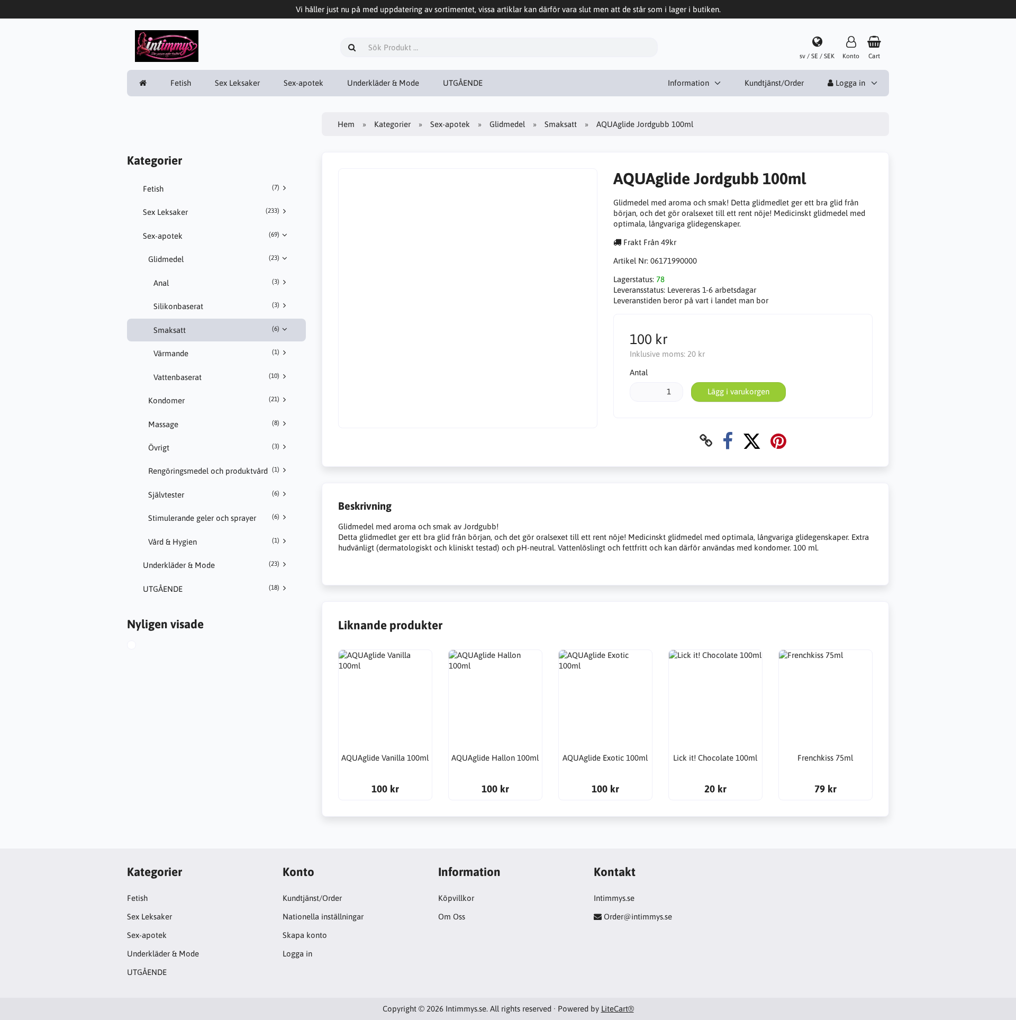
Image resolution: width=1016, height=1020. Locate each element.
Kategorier (392, 124)
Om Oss (451, 916)
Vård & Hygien (213, 541)
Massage (213, 424)
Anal (216, 282)
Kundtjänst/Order (774, 82)
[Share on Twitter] (751, 440)
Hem (346, 124)
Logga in (849, 82)
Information (688, 82)
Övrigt (213, 447)
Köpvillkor (456, 897)
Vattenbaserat (216, 377)
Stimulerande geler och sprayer (213, 517)
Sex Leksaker (237, 82)
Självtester (213, 494)
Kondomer (213, 400)
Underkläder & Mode (383, 82)
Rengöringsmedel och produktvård (213, 470)
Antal (639, 372)
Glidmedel (213, 259)
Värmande (216, 353)
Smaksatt (216, 330)
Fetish (180, 82)
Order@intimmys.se (638, 916)
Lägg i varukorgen (738, 391)
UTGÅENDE (463, 82)
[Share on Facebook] (727, 440)
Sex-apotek (303, 82)
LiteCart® (617, 1008)
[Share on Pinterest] (778, 440)
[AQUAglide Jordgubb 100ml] (143, 646)
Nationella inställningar (323, 916)
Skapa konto (305, 935)
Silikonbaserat (216, 306)
